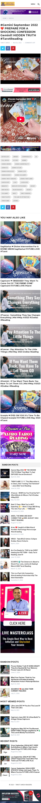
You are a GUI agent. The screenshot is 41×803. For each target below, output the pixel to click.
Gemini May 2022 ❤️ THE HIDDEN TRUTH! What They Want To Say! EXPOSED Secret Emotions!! (23, 472)
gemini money (6, 175)
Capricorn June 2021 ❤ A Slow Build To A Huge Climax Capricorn (25, 718)
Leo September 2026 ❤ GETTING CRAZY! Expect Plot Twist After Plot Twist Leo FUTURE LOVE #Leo (24, 759)
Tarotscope (6, 197)
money (33, 186)
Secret (29, 190)
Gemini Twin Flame (26, 179)
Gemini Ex (5, 167)
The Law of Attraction (21, 197)
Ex (36, 156)
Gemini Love (22, 171)
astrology (5, 156)
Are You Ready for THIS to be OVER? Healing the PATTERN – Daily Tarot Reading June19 (24, 552)
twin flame (5, 201)
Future (15, 160)
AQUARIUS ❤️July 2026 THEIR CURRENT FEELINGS (22, 690)
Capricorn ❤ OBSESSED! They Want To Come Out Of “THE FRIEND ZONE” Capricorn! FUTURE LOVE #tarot (19, 283)
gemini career (6, 164)
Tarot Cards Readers (24, 785)
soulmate (5, 193)
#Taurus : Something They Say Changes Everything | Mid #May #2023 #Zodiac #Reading (20, 317)
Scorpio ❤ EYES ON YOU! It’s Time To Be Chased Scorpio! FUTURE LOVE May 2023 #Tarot (20, 418)
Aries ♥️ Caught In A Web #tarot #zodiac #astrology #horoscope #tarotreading (23, 529)
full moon (5, 160)
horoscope (5, 182)
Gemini (24, 160)
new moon (5, 190)
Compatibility (26, 156)
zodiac (15, 201)
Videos (11, 18)
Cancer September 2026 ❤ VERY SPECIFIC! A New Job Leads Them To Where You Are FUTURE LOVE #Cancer (25, 770)
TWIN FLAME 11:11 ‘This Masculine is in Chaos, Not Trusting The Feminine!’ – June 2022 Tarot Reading (25, 484)
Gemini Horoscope (8, 171)
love (15, 182)
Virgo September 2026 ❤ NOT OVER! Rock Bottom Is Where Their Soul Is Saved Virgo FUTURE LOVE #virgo (24, 747)
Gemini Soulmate (20, 175)
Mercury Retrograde (19, 186)
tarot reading (26, 193)
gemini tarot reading (9, 179)
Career (15, 156)
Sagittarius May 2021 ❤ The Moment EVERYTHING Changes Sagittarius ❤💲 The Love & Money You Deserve (25, 730)
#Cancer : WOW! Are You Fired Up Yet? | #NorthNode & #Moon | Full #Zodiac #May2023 (25, 495)
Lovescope (24, 182)
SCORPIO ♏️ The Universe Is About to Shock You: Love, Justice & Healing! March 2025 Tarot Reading (25, 564)
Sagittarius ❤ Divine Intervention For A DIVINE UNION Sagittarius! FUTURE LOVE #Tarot (20, 249)
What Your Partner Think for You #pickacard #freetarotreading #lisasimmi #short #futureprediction (25, 679)
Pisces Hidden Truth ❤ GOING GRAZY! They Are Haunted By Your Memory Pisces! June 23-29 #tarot (25, 668)
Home (5, 18)
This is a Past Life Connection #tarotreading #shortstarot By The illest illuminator (24, 575)
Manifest (5, 186)
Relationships (17, 190)
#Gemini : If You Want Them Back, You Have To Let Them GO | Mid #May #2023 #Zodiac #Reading (20, 383)
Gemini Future (16, 167)
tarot (14, 193)
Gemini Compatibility (22, 164)
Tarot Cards (5, 43)
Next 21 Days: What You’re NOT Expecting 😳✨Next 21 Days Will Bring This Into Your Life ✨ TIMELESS (25, 507)
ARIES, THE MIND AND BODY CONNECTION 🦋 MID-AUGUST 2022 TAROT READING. (24, 518)
